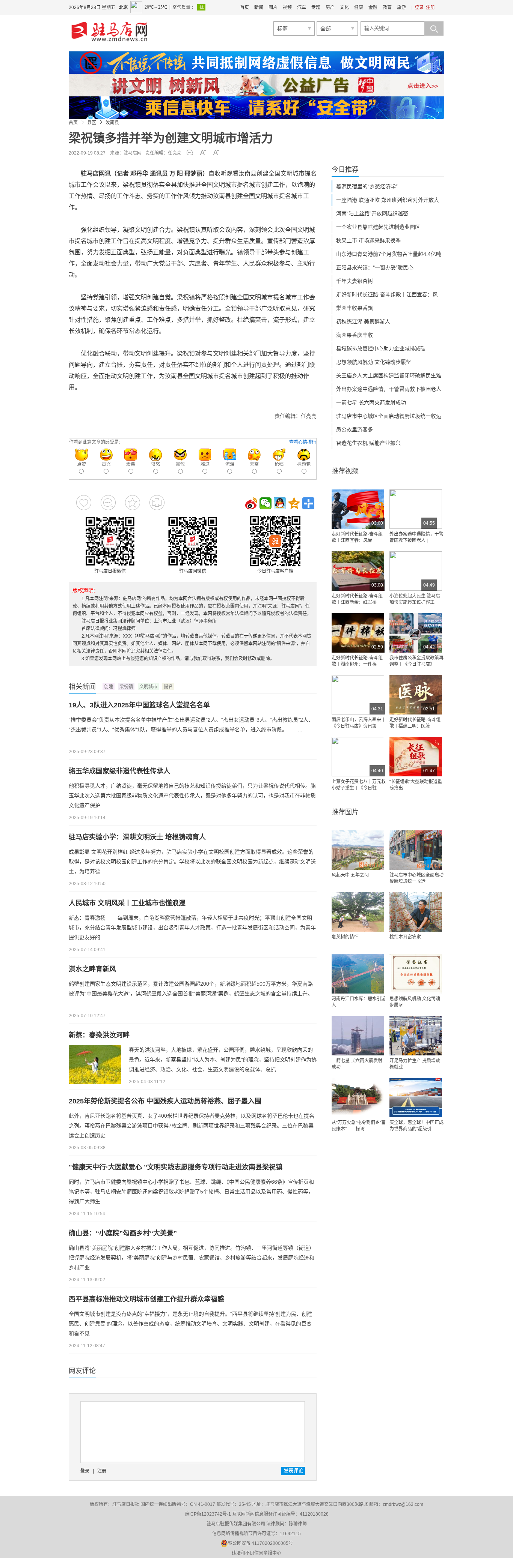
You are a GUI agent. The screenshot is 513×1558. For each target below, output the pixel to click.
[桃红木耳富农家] (415, 912)
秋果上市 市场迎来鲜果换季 (368, 240)
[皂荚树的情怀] (358, 912)
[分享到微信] (266, 503)
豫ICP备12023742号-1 (208, 1514)
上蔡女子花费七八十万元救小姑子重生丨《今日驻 (359, 785)
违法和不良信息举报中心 (256, 1553)
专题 (315, 7)
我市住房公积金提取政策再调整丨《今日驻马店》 (416, 661)
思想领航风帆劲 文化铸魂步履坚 (373, 362)
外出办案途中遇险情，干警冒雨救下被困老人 (388, 389)
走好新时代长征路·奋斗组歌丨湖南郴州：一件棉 (357, 661)
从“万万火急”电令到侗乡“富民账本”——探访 (359, 1126)
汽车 (301, 7)
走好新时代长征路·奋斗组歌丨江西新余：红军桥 (357, 599)
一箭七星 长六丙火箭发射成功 (371, 402)
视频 (287, 7)
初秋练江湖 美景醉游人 (363, 321)
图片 (273, 7)
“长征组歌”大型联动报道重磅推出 (415, 785)
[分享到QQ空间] (294, 503)
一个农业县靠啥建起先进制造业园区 (378, 227)
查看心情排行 (302, 442)
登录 (419, 7)
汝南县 (112, 122)
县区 (91, 122)
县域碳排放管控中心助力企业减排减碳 (380, 348)
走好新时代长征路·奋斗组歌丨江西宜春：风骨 (357, 537)
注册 (430, 7)
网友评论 (82, 1371)
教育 (387, 7)
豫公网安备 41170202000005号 (260, 1543)
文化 (344, 7)
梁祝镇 (126, 686)
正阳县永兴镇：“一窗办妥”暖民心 (374, 267)
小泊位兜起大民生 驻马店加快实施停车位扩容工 (414, 599)
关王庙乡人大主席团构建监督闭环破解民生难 (388, 375)
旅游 (401, 7)
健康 (358, 7)
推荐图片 (345, 812)
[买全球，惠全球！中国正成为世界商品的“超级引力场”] (415, 1097)
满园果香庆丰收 (354, 335)
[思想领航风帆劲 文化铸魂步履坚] (415, 974)
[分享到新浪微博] (251, 503)
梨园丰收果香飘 (354, 308)
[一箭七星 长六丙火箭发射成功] (358, 1035)
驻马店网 (133, 153)
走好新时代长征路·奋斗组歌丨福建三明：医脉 (415, 723)
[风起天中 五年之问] (358, 850)
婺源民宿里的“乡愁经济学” (367, 186)
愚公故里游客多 (354, 429)
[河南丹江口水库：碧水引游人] (358, 974)
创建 (108, 686)
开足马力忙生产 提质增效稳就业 (414, 1064)
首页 (244, 7)
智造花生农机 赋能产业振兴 (368, 443)
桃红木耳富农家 (405, 937)
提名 (168, 686)
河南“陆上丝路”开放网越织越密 (372, 213)
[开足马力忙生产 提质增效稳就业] (415, 1035)
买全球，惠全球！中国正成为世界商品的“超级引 (416, 1126)
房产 (330, 7)
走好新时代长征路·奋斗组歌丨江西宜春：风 (387, 294)
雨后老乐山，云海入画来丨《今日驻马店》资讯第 (359, 723)
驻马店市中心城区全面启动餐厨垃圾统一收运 (388, 416)
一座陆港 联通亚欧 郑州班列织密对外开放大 (387, 200)
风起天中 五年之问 (350, 875)
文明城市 (148, 686)
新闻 (258, 7)
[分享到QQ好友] (280, 503)
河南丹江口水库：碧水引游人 (359, 1002)
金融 (372, 7)
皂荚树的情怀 (345, 937)
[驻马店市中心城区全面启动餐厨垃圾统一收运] (415, 850)
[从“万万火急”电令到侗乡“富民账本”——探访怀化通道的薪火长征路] (358, 1097)
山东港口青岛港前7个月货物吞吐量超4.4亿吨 (388, 254)
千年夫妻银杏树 (354, 281)
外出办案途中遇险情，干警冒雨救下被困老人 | (416, 537)
